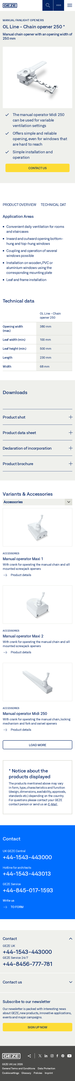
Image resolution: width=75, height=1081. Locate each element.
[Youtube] (69, 1056)
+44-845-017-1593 (28, 890)
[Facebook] (57, 1056)
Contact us (37, 168)
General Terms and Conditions (18, 1068)
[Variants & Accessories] (37, 503)
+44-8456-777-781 (27, 963)
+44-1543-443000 (27, 857)
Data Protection (46, 1068)
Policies (38, 1072)
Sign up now (37, 1027)
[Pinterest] (63, 1056)
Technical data (54, 205)
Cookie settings (10, 1072)
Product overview (19, 205)
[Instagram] (52, 1056)
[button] (29, 1056)
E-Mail (53, 804)
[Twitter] (40, 1056)
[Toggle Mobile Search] (47, 5)
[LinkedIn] (46, 1056)
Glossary (26, 1072)
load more (37, 745)
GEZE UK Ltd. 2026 (12, 1064)
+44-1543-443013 (27, 873)
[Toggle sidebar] (58, 5)
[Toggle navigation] (69, 5)
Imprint (49, 1072)
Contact (10, 938)
